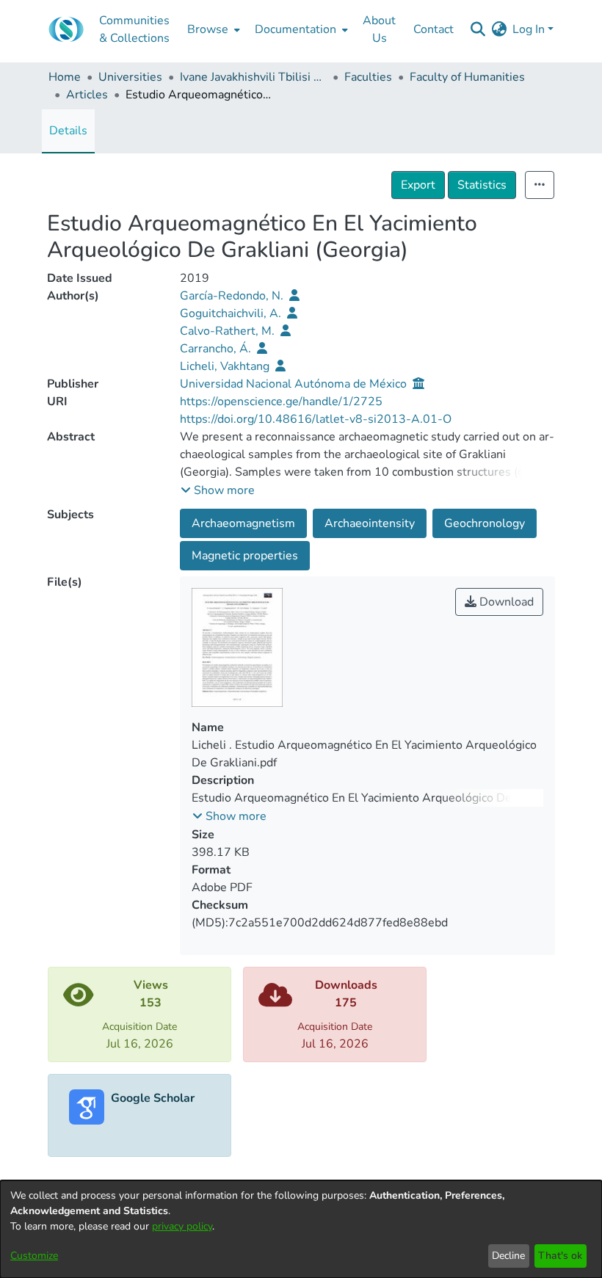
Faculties (368, 77)
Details (68, 131)
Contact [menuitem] (433, 29)
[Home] (66, 29)
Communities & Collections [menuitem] (134, 29)
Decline (508, 1256)
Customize (34, 1256)
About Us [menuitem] (379, 29)
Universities (130, 77)
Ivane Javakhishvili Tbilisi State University (253, 77)
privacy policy (182, 1226)
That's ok (560, 1256)
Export (418, 185)
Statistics (482, 185)
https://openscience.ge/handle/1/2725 (281, 401)
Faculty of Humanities (467, 77)
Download (505, 602)
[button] (217, 490)
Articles (87, 95)
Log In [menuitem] (528, 29)
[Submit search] (477, 29)
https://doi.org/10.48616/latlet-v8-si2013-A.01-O (316, 419)
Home (64, 77)
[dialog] (301, 1229)
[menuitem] (212, 29)
